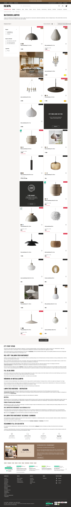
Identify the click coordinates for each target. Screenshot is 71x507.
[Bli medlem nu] (20, 451)
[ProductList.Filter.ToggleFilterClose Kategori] (16, 29)
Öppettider (5, 2)
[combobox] (62, 24)
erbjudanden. (31, 351)
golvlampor (32, 420)
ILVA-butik (37, 426)
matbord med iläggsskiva (8, 364)
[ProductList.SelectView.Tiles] (54, 24)
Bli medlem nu (40, 457)
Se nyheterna (31, 74)
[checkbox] (11, 32)
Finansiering (16, 2)
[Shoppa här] (56, 116)
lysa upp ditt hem (13, 393)
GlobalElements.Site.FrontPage (7, 11)
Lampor (13, 11)
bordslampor (41, 420)
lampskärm (12, 412)
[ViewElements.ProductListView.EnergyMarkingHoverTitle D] (65, 75)
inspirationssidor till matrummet (9, 392)
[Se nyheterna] (31, 64)
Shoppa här (55, 126)
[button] (41, 44)
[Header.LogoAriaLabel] (7, 6)
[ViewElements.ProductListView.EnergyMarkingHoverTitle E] (65, 101)
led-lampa (21, 366)
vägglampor (36, 420)
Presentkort (65, 2)
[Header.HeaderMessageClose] (69, 1)
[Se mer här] (31, 194)
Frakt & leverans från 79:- (53, 2)
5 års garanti (60, 2)
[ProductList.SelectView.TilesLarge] (52, 24)
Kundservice (11, 2)
